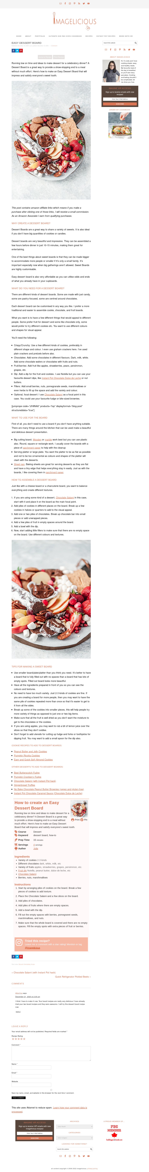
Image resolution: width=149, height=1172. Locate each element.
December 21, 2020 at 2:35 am (27, 996)
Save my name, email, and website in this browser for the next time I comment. (43, 1093)
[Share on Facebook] (13, 51)
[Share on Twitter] (17, 51)
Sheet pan (19, 464)
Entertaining (27, 964)
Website (15, 1081)
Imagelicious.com (74, 20)
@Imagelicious (32, 948)
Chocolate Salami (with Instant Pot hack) (35, 781)
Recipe (33, 964)
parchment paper (32, 447)
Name (14, 1064)
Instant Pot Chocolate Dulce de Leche (61, 378)
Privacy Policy (92, 1168)
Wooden (37, 439)
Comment (16, 1045)
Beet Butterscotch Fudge (27, 772)
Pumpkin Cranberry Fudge (27, 776)
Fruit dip (22, 870)
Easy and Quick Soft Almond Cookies (33, 759)
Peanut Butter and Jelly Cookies (30, 751)
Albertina (18, 993)
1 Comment (54, 45)
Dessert (21, 964)
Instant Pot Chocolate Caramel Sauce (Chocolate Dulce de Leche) (48, 793)
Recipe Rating (17, 1036)
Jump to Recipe (45, 57)
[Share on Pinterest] (21, 51)
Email (14, 1073)
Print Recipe (59, 57)
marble (48, 439)
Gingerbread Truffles (24, 785)
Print (77, 819)
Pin (85, 819)
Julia (35, 848)
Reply (18, 1012)
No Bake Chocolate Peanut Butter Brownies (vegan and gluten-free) (49, 789)
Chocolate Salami (53, 394)
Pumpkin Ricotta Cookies (27, 755)
